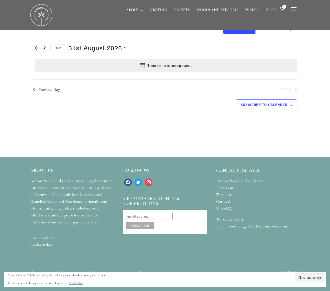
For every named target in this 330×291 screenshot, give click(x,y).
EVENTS (251, 9)
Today (58, 47)
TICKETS (182, 9)
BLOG (271, 9)
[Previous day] (35, 48)
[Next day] (44, 48)
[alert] (166, 65)
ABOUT (132, 9)
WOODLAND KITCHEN (217, 9)
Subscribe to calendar (264, 104)
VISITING (158, 9)
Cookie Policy (76, 283)
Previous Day (49, 89)
